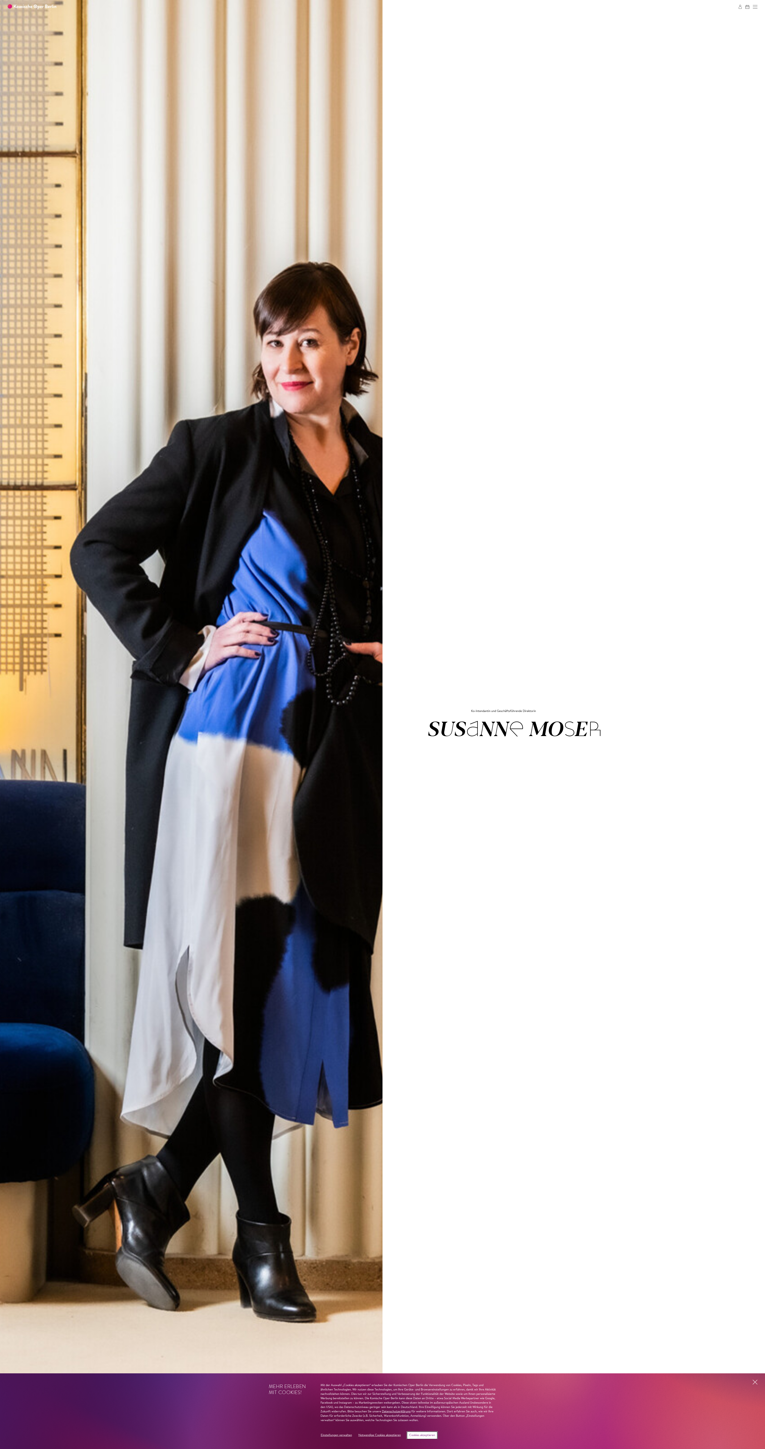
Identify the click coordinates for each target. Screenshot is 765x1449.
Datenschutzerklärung (396, 1411)
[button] (755, 7)
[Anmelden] (740, 7)
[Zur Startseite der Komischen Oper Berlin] (32, 7)
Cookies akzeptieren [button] (422, 1435)
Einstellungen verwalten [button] (336, 1435)
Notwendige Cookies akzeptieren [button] (379, 1435)
